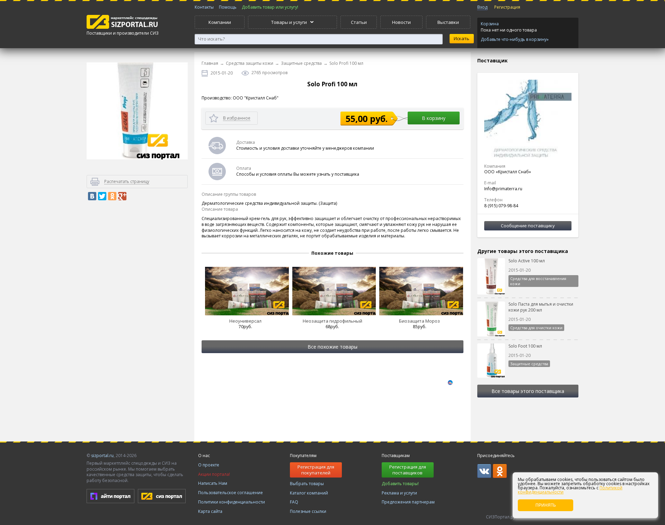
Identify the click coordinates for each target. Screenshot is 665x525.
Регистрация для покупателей (316, 470)
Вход (482, 7)
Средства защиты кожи (249, 63)
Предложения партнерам (408, 502)
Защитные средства (301, 63)
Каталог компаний (309, 493)
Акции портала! (214, 474)
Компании (220, 22)
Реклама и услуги (399, 493)
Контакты (204, 7)
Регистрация (507, 7)
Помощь (228, 7)
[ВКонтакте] (92, 196)
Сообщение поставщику (528, 225)
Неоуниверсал (245, 321)
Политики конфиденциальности (231, 502)
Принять (545, 505)
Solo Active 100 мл (526, 261)
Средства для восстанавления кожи (538, 281)
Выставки (448, 22)
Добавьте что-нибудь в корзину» (515, 39)
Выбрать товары (307, 484)
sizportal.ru (102, 455)
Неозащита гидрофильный (332, 321)
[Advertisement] (137, 324)
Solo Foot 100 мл (525, 346)
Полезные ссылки (308, 511)
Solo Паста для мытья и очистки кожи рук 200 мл (540, 307)
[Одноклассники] (112, 196)
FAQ (294, 502)
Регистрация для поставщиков (407, 470)
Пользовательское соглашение (230, 493)
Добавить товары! (400, 484)
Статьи (359, 22)
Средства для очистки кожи (536, 327)
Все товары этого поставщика (527, 391)
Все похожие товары (332, 346)
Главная (210, 63)
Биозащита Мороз (419, 321)
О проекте (208, 465)
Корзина (490, 24)
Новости (401, 22)
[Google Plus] (122, 196)
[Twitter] (102, 196)
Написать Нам (212, 483)
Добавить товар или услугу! (270, 7)
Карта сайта (210, 511)
